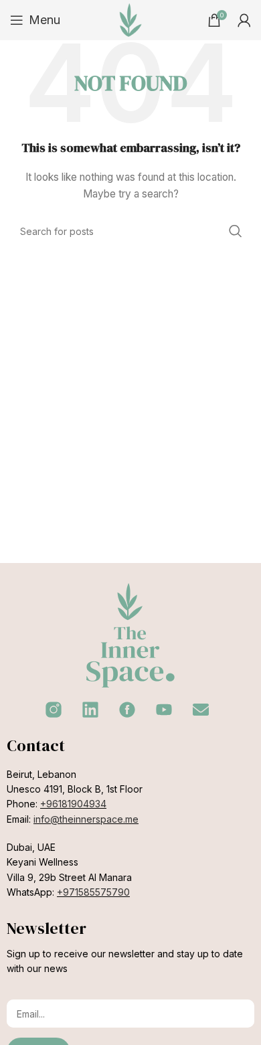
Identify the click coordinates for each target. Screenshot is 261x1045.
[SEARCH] (235, 231)
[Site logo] (130, 19)
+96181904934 (73, 803)
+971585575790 (93, 892)
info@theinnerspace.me (86, 819)
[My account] (244, 20)
